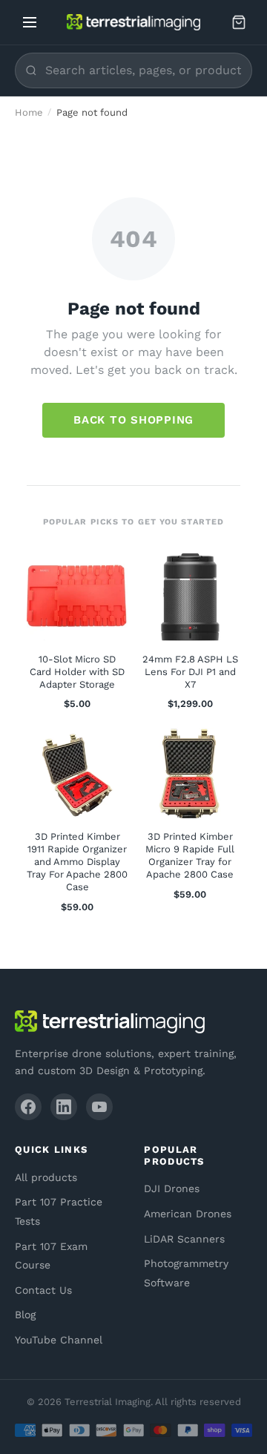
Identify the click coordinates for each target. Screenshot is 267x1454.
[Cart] (238, 22)
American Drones (187, 1214)
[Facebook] (28, 1106)
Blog (25, 1314)
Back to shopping (133, 420)
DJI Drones (172, 1188)
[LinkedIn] (63, 1106)
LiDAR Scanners (184, 1239)
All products (46, 1177)
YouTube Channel (58, 1340)
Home (29, 112)
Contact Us (43, 1290)
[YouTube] (99, 1106)
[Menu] (29, 22)
